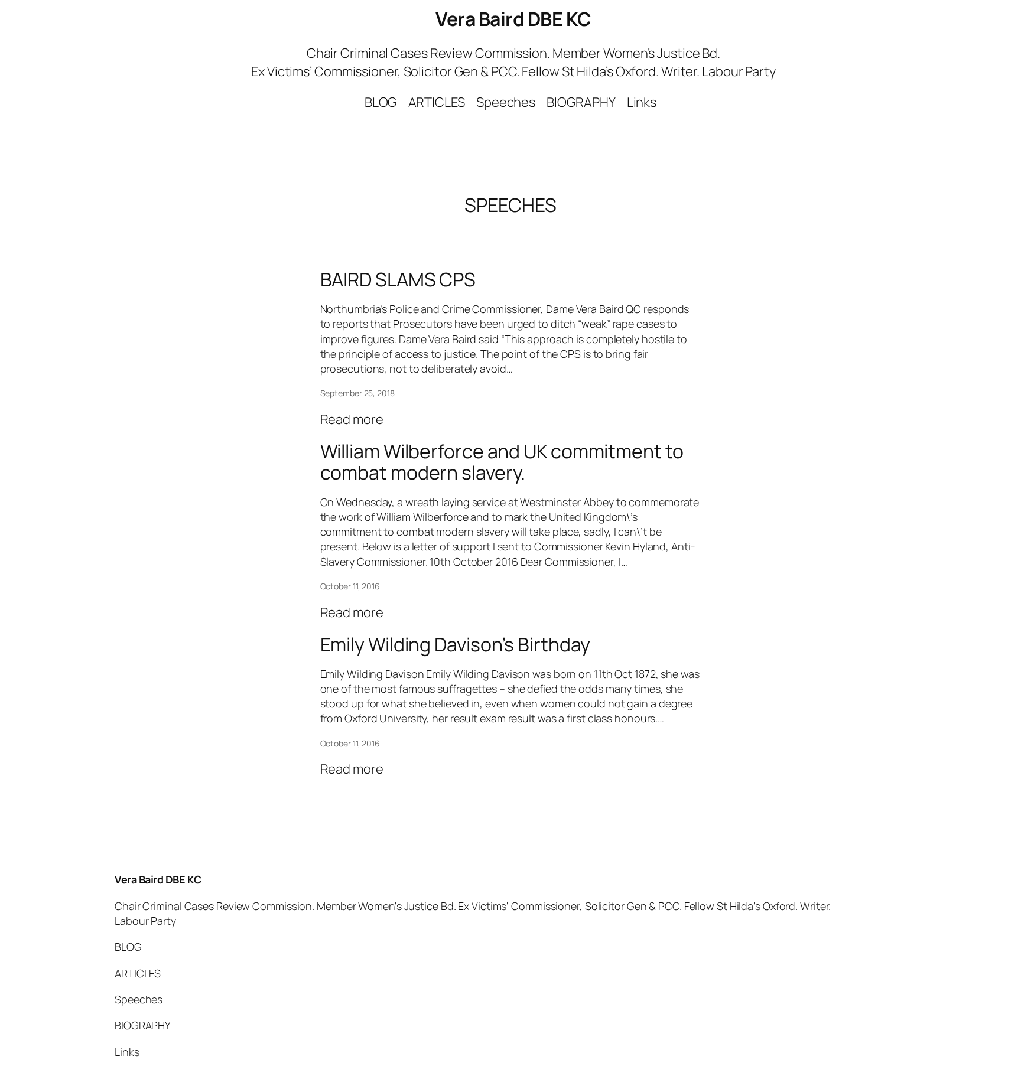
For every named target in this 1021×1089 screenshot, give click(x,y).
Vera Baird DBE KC (513, 19)
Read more (351, 419)
